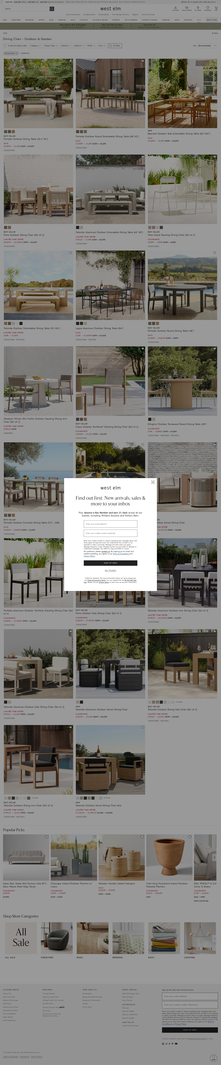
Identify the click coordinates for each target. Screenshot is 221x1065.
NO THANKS (110, 570)
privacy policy (104, 582)
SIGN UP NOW (110, 563)
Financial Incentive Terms (96, 580)
